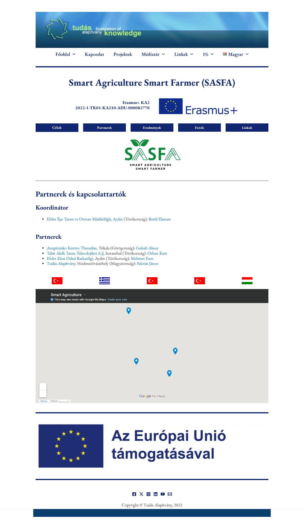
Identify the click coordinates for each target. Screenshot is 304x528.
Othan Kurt (157, 253)
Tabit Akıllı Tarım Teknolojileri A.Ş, (75, 253)
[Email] (170, 494)
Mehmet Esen (142, 258)
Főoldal (63, 54)
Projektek (123, 54)
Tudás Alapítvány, (61, 263)
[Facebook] (134, 494)
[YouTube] (163, 494)
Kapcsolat (94, 54)
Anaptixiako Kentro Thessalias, (72, 248)
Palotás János (147, 263)
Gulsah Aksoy (147, 248)
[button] (72, 54)
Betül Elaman (160, 219)
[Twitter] (141, 494)
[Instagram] (148, 494)
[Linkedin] (155, 494)
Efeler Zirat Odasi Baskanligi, (70, 258)
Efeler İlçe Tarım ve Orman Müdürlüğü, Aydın (85, 219)
